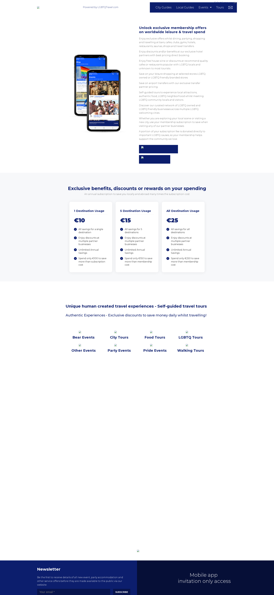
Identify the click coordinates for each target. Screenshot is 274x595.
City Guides (164, 7)
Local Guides (185, 7)
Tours (220, 7)
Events (203, 7)
